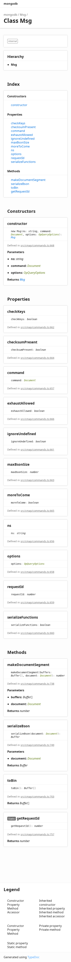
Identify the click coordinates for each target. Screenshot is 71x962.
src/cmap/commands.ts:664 (37, 358)
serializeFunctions (23, 162)
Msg (23, 15)
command (18, 131)
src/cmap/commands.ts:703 (37, 796)
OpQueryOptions (49, 234)
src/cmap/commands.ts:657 (37, 388)
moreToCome (20, 146)
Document (17, 234)
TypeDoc (33, 957)
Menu (63, 3)
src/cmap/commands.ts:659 (37, 602)
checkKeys (18, 123)
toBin (14, 188)
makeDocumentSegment (28, 180)
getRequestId (20, 191)
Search (48, 3)
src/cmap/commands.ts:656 (37, 541)
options (16, 154)
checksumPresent (23, 127)
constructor (19, 105)
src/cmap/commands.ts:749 (37, 745)
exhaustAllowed (22, 135)
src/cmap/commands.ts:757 (37, 834)
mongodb (11, 4)
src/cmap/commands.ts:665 (37, 510)
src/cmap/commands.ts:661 (37, 449)
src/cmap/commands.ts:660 (37, 633)
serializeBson (20, 184)
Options (55, 3)
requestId (17, 158)
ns (12, 150)
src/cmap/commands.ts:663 (37, 480)
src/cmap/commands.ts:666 (37, 419)
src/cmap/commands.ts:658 (37, 572)
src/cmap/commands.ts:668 (37, 245)
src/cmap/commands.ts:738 (37, 683)
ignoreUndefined (23, 139)
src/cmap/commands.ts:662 (37, 327)
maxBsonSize (20, 142)
